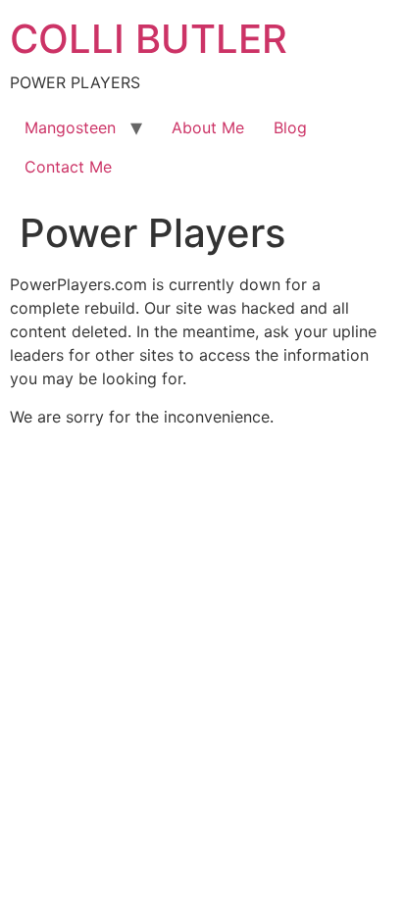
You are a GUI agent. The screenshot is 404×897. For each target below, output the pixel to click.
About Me (208, 127)
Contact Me (68, 166)
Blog (290, 127)
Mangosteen (70, 127)
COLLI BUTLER (148, 39)
